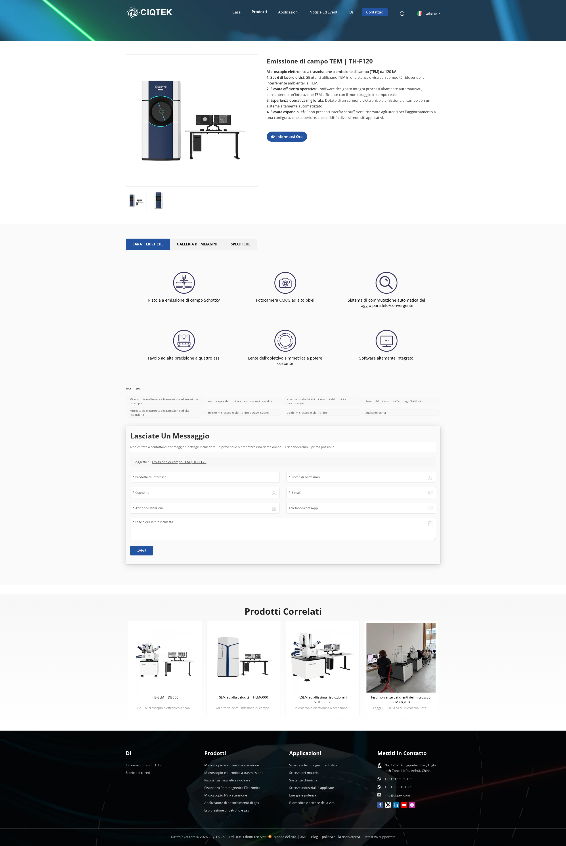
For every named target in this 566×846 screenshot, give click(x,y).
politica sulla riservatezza (341, 837)
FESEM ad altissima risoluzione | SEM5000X (322, 699)
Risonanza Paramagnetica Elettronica (232, 787)
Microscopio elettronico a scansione (231, 765)
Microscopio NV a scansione (225, 795)
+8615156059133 (398, 779)
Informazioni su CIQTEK (144, 765)
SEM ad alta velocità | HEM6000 (243, 697)
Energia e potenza (302, 795)
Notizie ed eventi (324, 12)
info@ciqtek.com (397, 795)
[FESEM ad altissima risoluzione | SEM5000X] (322, 658)
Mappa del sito (285, 837)
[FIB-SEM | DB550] (165, 658)
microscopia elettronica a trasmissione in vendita (240, 401)
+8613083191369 (398, 787)
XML (303, 837)
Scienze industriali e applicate (311, 787)
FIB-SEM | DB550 (165, 697)
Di (351, 12)
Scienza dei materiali (304, 772)
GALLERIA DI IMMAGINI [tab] (197, 244)
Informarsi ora (289, 136)
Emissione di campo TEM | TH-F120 (179, 462)
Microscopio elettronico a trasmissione (233, 772)
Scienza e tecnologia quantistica (313, 765)
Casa (236, 12)
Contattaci (375, 12)
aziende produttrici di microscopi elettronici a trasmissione (316, 401)
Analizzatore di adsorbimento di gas (231, 802)
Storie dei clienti (138, 772)
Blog (314, 837)
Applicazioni (288, 12)
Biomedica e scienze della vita (312, 802)
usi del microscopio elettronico (307, 413)
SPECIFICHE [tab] (240, 244)
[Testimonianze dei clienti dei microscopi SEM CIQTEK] (401, 658)
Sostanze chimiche (303, 780)
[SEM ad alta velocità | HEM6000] (243, 658)
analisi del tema (375, 413)
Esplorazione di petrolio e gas (226, 810)
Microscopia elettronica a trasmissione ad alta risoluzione (159, 413)
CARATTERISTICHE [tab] (147, 244)
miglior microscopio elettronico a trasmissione (238, 413)
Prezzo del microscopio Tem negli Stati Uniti (394, 401)
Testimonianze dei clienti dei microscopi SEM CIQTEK (401, 699)
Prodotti (259, 12)
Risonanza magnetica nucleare (227, 780)
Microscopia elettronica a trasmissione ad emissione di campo (164, 401)
